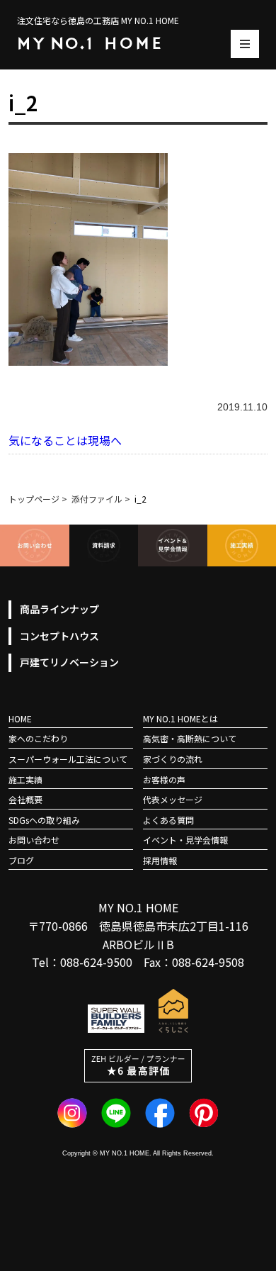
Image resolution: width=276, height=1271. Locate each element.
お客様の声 (164, 779)
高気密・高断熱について (189, 738)
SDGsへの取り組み (44, 820)
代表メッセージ (172, 799)
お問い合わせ (33, 840)
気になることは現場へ (65, 440)
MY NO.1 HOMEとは (180, 718)
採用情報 (160, 860)
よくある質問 (168, 820)
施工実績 (25, 779)
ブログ (21, 860)
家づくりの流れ (172, 759)
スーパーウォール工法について (67, 759)
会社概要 (25, 799)
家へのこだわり (38, 738)
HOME (20, 718)
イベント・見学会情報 (185, 840)
